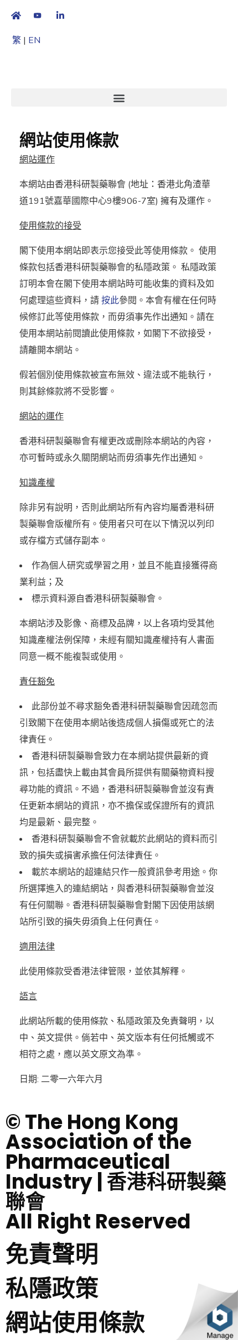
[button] (119, 97)
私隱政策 (52, 1288)
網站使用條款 (75, 1322)
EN (34, 40)
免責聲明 (52, 1254)
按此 (110, 300)
